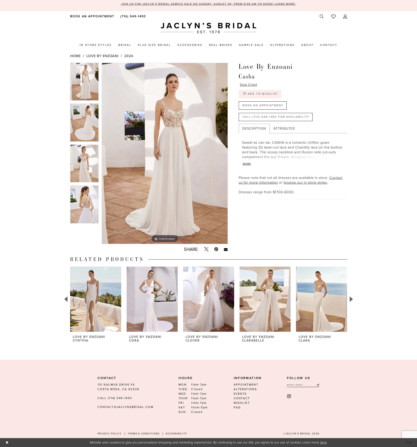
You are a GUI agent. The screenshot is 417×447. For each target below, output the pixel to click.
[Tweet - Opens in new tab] (206, 249)
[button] (345, 17)
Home (75, 56)
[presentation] (95, 299)
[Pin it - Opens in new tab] (216, 249)
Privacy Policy (109, 433)
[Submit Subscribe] (317, 385)
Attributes (284, 128)
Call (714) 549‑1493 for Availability (276, 116)
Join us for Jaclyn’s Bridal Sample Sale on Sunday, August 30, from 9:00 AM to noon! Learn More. (208, 3)
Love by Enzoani (102, 56)
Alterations (245, 389)
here (323, 442)
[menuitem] (91, 16)
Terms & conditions (144, 433)
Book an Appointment (263, 105)
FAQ (237, 407)
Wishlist (242, 403)
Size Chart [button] (248, 84)
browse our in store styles (305, 182)
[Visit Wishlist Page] (333, 16)
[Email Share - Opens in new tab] (226, 249)
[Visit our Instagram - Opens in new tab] (289, 396)
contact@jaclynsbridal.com (126, 407)
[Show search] (321, 17)
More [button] (247, 163)
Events (240, 394)
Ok (409, 442)
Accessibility (176, 433)
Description (254, 128)
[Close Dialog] (7, 442)
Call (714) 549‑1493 (115, 398)
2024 (128, 56)
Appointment (246, 384)
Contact (242, 398)
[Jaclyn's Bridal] (208, 28)
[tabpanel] (84, 83)
